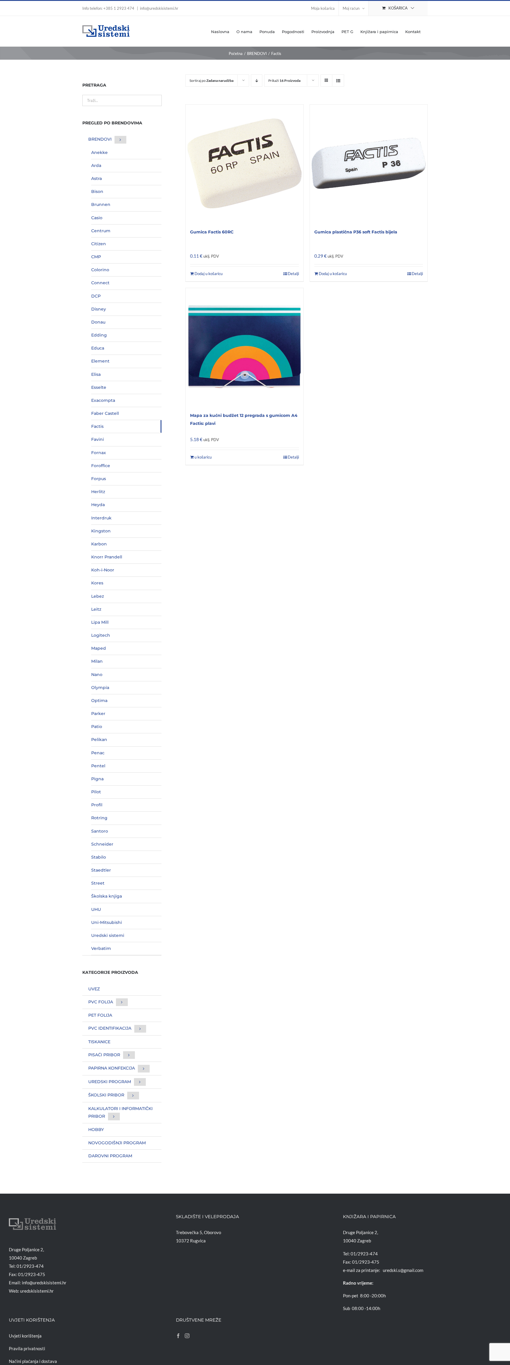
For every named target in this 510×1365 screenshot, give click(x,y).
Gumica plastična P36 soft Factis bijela (355, 232)
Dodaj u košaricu (208, 273)
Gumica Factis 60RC (211, 232)
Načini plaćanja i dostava (33, 1361)
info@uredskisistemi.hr (159, 8)
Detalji (293, 273)
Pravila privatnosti (27, 1348)
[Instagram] (187, 1335)
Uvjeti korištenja (25, 1335)
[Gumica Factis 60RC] (244, 163)
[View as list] (338, 80)
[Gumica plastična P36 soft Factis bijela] (368, 163)
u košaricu (203, 457)
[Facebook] (178, 1335)
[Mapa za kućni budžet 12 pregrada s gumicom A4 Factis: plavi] (244, 347)
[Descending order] (256, 80)
